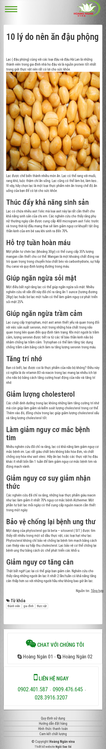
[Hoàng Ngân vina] (87, 8)
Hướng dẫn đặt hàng (53, 723)
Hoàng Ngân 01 (37, 657)
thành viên (14, 606)
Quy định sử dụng (53, 718)
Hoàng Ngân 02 (76, 657)
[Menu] (11, 8)
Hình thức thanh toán (53, 729)
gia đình (28, 606)
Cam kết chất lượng (53, 734)
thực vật (42, 606)
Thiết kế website (45, 747)
